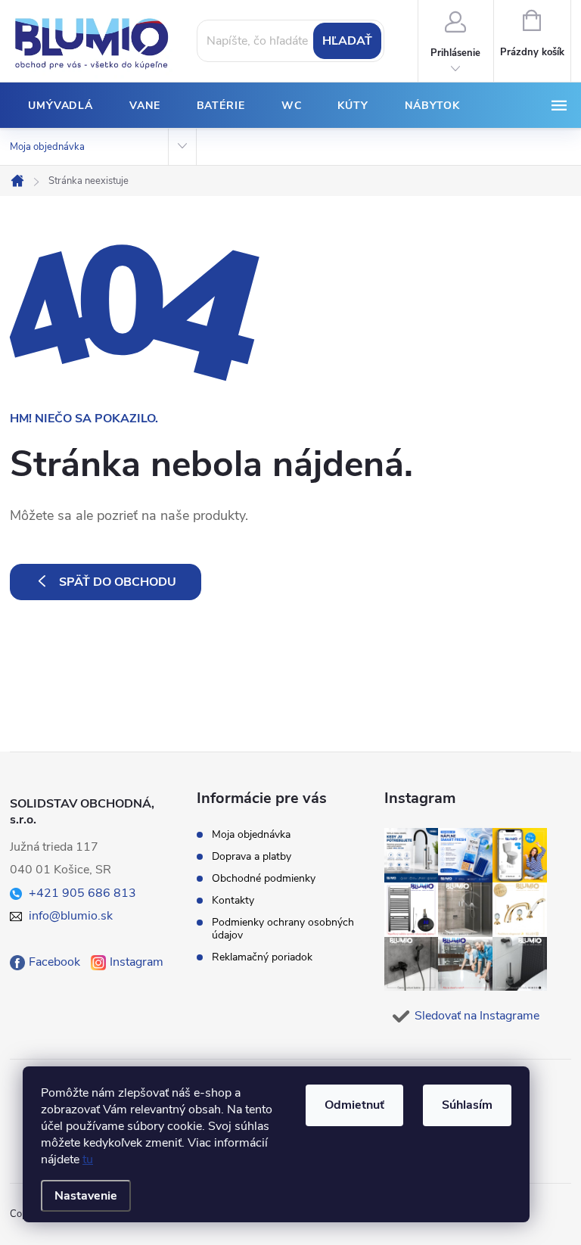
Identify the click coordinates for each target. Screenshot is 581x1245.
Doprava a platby (251, 856)
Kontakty (233, 900)
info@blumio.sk (71, 915)
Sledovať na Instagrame (477, 1015)
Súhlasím (467, 1105)
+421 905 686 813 (82, 893)
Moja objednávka (47, 147)
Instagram (136, 962)
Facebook (54, 962)
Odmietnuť (354, 1105)
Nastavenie (85, 1195)
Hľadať (347, 41)
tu (87, 1159)
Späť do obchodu (117, 582)
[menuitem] (60, 105)
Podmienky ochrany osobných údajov (283, 928)
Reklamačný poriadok (262, 957)
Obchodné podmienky (263, 878)
